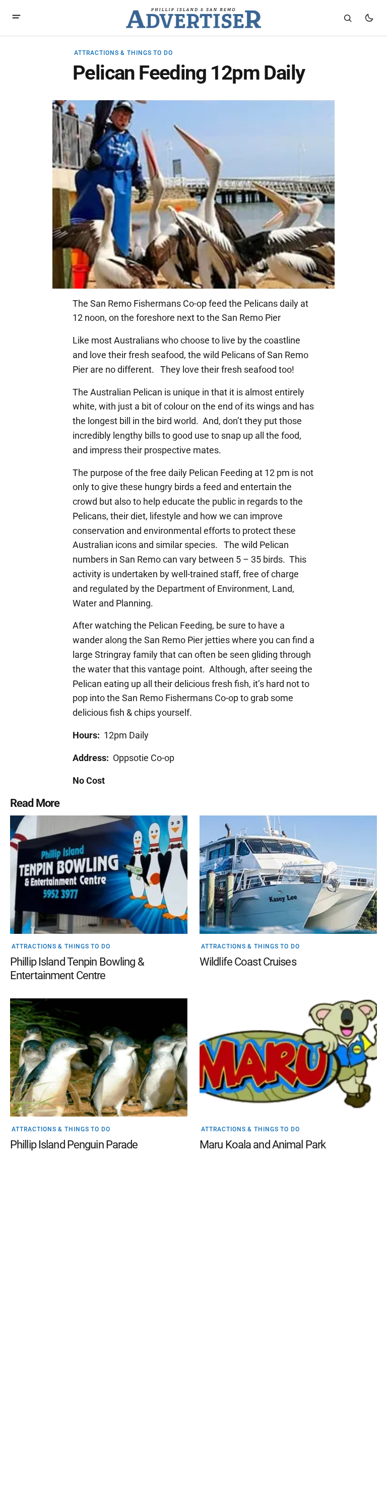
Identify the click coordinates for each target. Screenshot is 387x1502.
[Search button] (348, 18)
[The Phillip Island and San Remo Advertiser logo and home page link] (193, 18)
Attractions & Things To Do (123, 52)
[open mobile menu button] (16, 18)
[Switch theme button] (369, 18)
